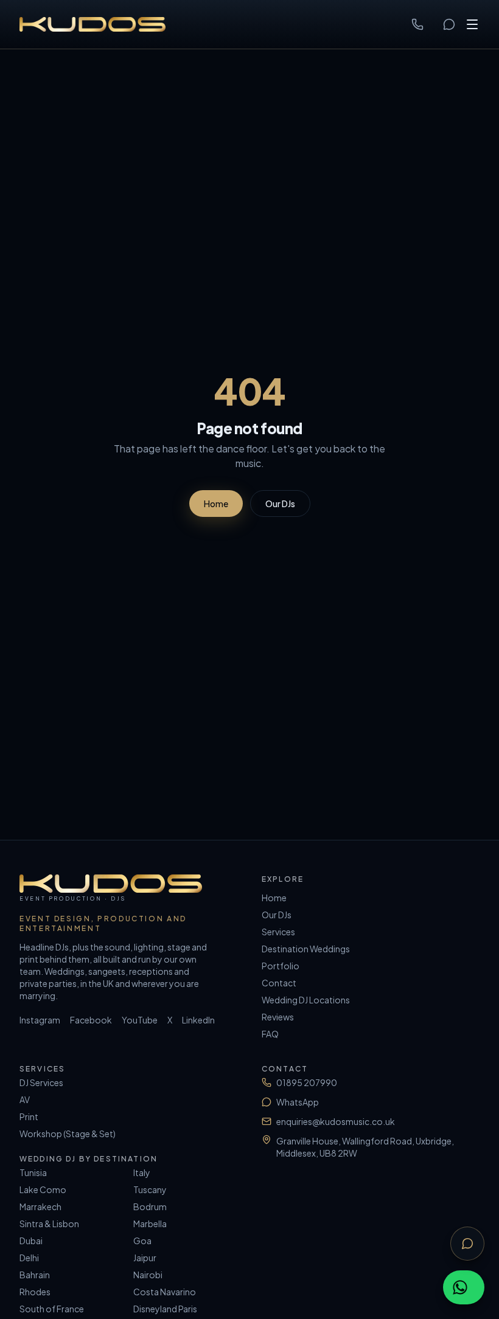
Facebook (91, 1019)
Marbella (150, 1223)
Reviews (278, 1016)
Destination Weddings (306, 948)
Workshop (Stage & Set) (67, 1133)
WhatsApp (297, 1101)
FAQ (270, 1033)
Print (28, 1116)
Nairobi (147, 1274)
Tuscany (150, 1189)
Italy (141, 1172)
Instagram (39, 1019)
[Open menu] (472, 24)
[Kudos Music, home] (92, 24)
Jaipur (144, 1257)
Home (216, 503)
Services (278, 931)
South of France (51, 1308)
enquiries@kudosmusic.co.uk (335, 1121)
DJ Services (41, 1082)
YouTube (140, 1019)
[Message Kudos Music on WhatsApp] (449, 24)
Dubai (31, 1240)
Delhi (29, 1257)
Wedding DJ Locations (306, 999)
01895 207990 (306, 1082)
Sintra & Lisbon (49, 1223)
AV (24, 1099)
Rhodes (35, 1291)
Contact (279, 982)
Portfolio (280, 965)
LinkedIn (198, 1019)
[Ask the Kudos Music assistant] (467, 1244)
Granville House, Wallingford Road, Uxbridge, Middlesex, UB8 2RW (365, 1146)
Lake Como (42, 1189)
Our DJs (280, 503)
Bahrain (34, 1274)
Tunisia (33, 1172)
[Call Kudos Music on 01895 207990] (417, 24)
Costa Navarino (164, 1291)
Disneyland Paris (165, 1308)
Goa (142, 1240)
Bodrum (150, 1206)
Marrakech (40, 1206)
